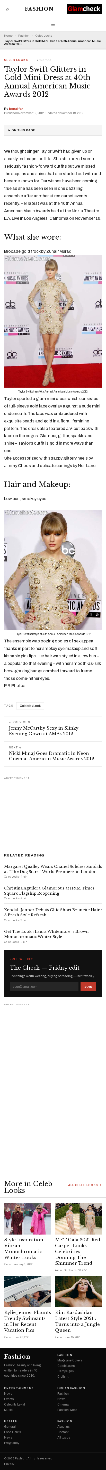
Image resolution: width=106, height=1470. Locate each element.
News (8, 1393)
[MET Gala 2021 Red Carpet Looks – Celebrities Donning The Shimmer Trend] (78, 1218)
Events (9, 1399)
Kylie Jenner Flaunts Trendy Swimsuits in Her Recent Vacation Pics (27, 1321)
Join (88, 986)
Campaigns (65, 1371)
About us (63, 1426)
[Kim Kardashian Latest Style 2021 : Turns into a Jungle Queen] (78, 1291)
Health (11, 1421)
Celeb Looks (43, 35)
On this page (23, 130)
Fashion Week (67, 1409)
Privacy (9, 1464)
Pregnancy (11, 1442)
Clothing (63, 1376)
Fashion (39, 8)
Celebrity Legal (14, 1404)
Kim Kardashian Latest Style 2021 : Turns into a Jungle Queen (77, 1321)
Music (8, 1409)
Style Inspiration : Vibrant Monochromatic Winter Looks (25, 1248)
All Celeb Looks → (85, 1185)
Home (8, 35)
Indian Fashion (71, 1388)
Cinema (63, 1404)
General (10, 1426)
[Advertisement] (53, 813)
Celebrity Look (30, 706)
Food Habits (12, 1432)
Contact (62, 1432)
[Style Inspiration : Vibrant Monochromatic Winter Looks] (27, 1218)
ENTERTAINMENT (19, 1388)
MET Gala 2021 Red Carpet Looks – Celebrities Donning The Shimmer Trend (77, 1251)
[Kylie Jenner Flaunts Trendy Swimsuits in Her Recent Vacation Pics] (27, 1291)
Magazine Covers (69, 1360)
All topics (63, 1437)
